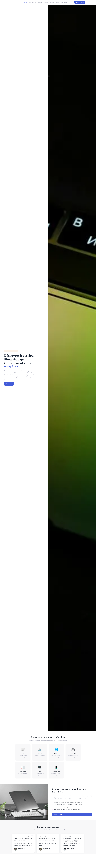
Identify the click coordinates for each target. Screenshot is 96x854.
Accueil (25, 2)
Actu (30, 2)
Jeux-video (45, 2)
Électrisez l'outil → (80, 2)
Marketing (52, 2)
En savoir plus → (58, 814)
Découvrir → (9, 383)
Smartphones (64, 2)
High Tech (34, 2)
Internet (40, 2)
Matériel (57, 2)
